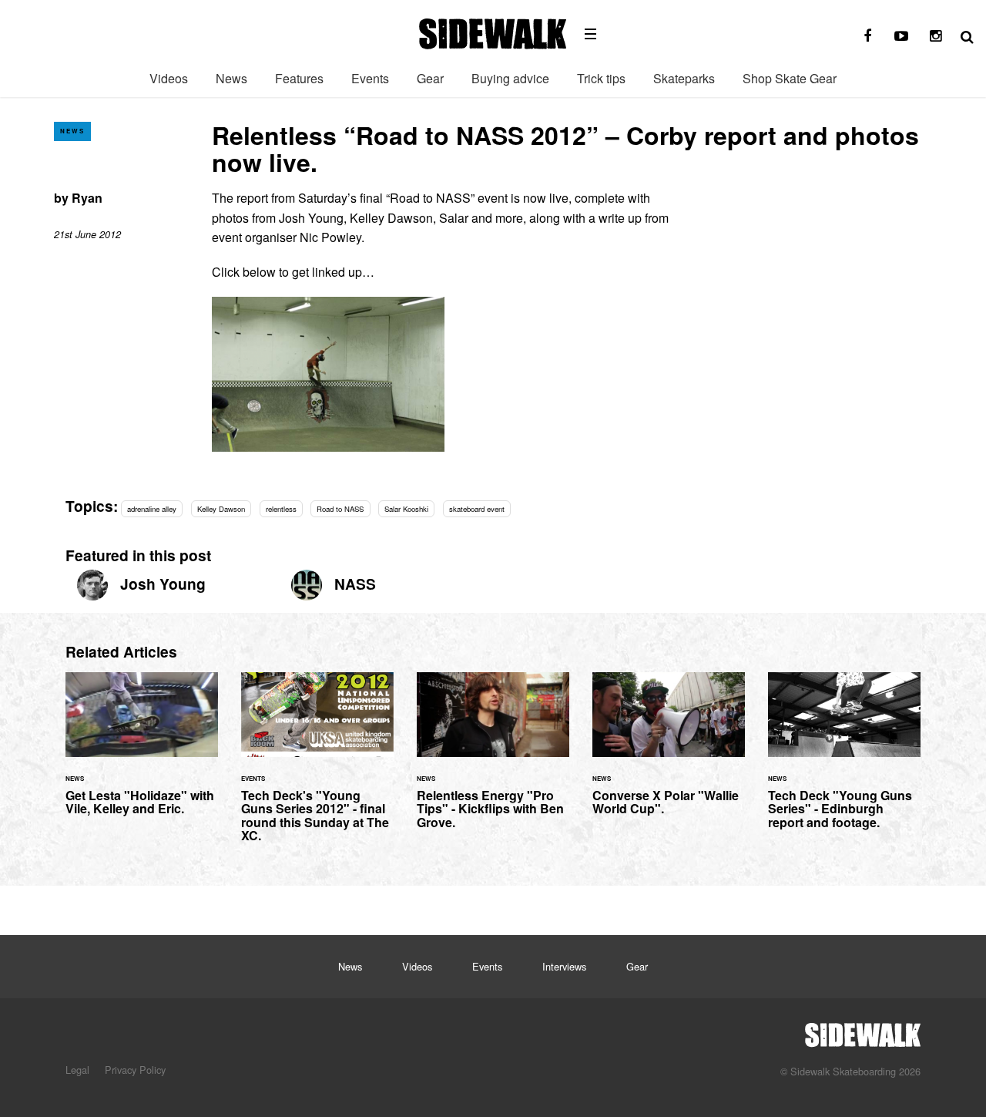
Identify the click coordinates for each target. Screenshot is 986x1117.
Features (299, 78)
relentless (281, 508)
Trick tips (601, 78)
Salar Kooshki (406, 508)
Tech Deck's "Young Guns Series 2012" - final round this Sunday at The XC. (317, 766)
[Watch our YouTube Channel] (901, 36)
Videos (168, 78)
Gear (430, 78)
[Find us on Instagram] (935, 36)
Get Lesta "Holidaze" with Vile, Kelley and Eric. (141, 753)
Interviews (564, 966)
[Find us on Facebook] (867, 36)
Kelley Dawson (221, 508)
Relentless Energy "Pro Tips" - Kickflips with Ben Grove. (493, 760)
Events (370, 78)
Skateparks (684, 78)
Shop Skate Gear (790, 78)
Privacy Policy (135, 1069)
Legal (77, 1069)
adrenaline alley (151, 508)
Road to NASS (340, 508)
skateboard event (477, 508)
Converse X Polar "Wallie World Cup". (668, 753)
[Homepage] (863, 1030)
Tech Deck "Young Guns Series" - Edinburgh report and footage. (844, 760)
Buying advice (510, 78)
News (231, 78)
